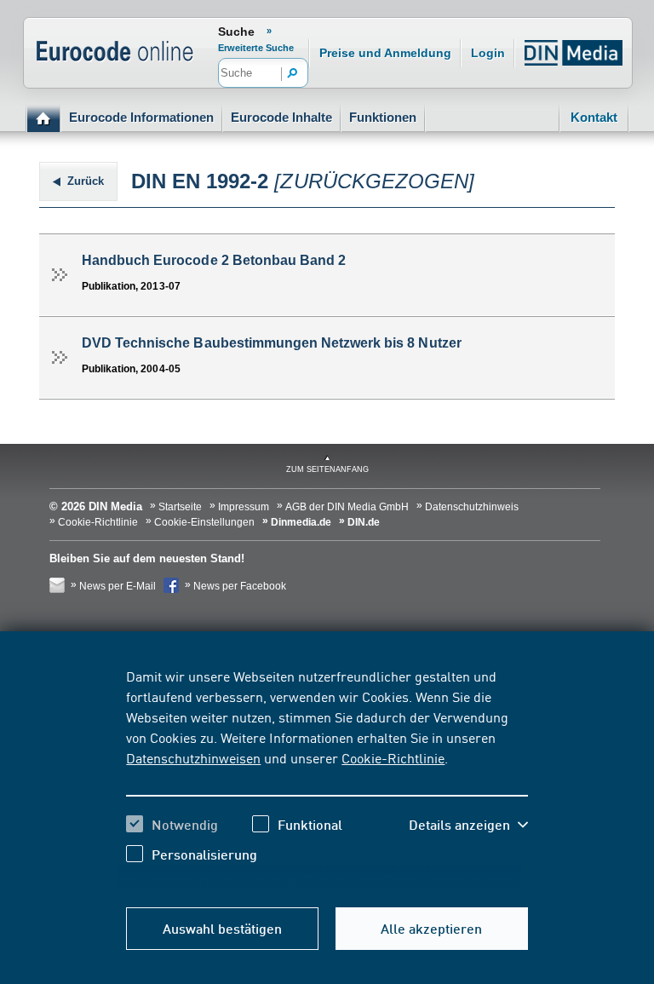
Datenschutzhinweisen (193, 757)
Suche (236, 31)
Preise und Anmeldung (385, 53)
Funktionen (382, 117)
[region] (327, 777)
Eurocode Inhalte (281, 117)
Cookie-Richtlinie (393, 757)
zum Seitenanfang (327, 469)
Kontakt (594, 117)
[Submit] (293, 74)
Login (488, 53)
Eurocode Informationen (141, 117)
